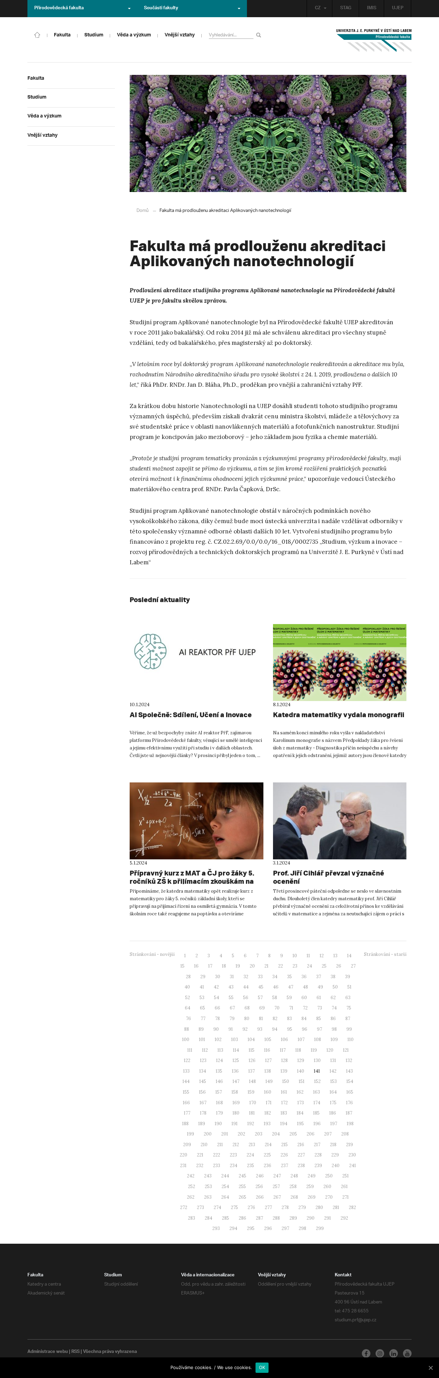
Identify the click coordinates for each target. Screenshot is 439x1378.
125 (236, 1060)
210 (204, 1145)
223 (233, 1155)
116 (267, 1050)
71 (291, 1008)
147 (236, 1081)
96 (304, 1029)
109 (334, 1039)
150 (285, 1081)
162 (300, 1092)
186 (332, 1113)
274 (217, 1207)
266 (260, 1197)
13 (335, 956)
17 (210, 966)
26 (338, 966)
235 (250, 1165)
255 (242, 1186)
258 (293, 1186)
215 (284, 1145)
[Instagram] (380, 1353)
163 (316, 1092)
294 (233, 1228)
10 (295, 956)
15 (182, 966)
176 (349, 1103)
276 (251, 1207)
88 (186, 1029)
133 (186, 1071)
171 (269, 1103)
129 (300, 1060)
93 (259, 1029)
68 (247, 1008)
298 (302, 1228)
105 (267, 1039)
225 (267, 1155)
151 (302, 1081)
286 (242, 1218)
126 (252, 1060)
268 (294, 1197)
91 (230, 1029)
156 (202, 1092)
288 (276, 1218)
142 (333, 1071)
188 (185, 1124)
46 (275, 987)
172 (284, 1103)
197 (333, 1124)
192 (250, 1124)
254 (225, 1186)
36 (304, 977)
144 (186, 1081)
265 (242, 1197)
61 (319, 998)
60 (304, 998)
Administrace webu (47, 1352)
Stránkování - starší (385, 954)
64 (187, 1008)
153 (333, 1081)
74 (334, 1008)
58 (274, 998)
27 (353, 966)
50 (335, 987)
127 (268, 1060)
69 (262, 1008)
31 (232, 977)
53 (202, 998)
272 (183, 1207)
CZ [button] (318, 8)
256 (259, 1186)
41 (202, 987)
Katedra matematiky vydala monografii (338, 714)
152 (317, 1081)
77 (203, 1018)
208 (345, 1134)
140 (300, 1071)
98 (334, 1029)
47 (290, 987)
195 (300, 1124)
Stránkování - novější (152, 954)
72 (305, 1008)
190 (218, 1124)
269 (312, 1197)
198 (350, 1124)
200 (208, 1134)
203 (258, 1134)
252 (191, 1186)
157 (218, 1092)
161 (284, 1092)
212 (236, 1145)
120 (330, 1050)
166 (186, 1103)
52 (187, 998)
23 (295, 966)
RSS (75, 1352)
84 (304, 1018)
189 (201, 1124)
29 (202, 977)
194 (283, 1124)
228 (318, 1155)
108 (317, 1039)
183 (284, 1113)
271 (345, 1197)
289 (293, 1218)
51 (349, 987)
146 (219, 1081)
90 (216, 1029)
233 (216, 1165)
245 (242, 1176)
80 (246, 1018)
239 (318, 1165)
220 (183, 1155)
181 (252, 1113)
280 (319, 1207)
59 (289, 998)
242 (190, 1176)
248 (294, 1176)
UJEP (397, 8)
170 (252, 1103)
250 (329, 1176)
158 (235, 1092)
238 (301, 1165)
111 (189, 1050)
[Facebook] (366, 1353)
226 (284, 1155)
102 (218, 1039)
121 (346, 1050)
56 (245, 998)
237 (284, 1165)
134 (202, 1071)
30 (217, 977)
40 (187, 987)
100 (185, 1039)
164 (333, 1092)
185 (316, 1113)
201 (224, 1134)
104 (251, 1039)
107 (301, 1039)
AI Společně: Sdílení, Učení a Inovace (191, 714)
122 (187, 1060)
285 (225, 1218)
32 (246, 977)
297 (285, 1228)
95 (289, 1029)
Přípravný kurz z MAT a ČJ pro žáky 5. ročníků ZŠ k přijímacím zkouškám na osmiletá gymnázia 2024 (192, 881)
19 (238, 966)
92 (245, 1029)
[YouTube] (407, 1353)
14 (349, 956)
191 (235, 1124)
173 (300, 1103)
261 (344, 1186)
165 (349, 1092)
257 (276, 1186)
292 (344, 1218)
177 (187, 1113)
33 (260, 977)
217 (317, 1145)
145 (202, 1081)
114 (236, 1050)
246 (260, 1176)
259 (310, 1186)
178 (203, 1113)
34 (274, 977)
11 (308, 956)
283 (191, 1218)
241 (352, 1165)
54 (216, 998)
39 (347, 977)
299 (320, 1228)
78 (217, 1018)
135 (219, 1071)
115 (251, 1050)
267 (277, 1197)
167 (203, 1103)
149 (269, 1081)
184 (300, 1113)
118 (298, 1050)
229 (335, 1155)
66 (217, 1008)
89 (201, 1029)
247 (277, 1176)
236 (267, 1165)
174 (316, 1103)
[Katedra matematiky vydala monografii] (340, 662)
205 (293, 1134)
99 (349, 1029)
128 (284, 1060)
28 (188, 977)
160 (267, 1092)
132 (349, 1060)
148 (252, 1081)
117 (283, 1050)
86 (333, 1018)
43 (231, 987)
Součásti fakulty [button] (161, 8)
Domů (143, 211)
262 (190, 1197)
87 (347, 1018)
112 (205, 1050)
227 (301, 1155)
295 (250, 1228)
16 (196, 966)
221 (200, 1155)
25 (324, 966)
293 (216, 1228)
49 (320, 987)
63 (348, 998)
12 (322, 956)
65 (202, 1008)
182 (267, 1113)
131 (333, 1060)
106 (284, 1039)
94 (274, 1029)
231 (183, 1165)
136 (235, 1071)
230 (352, 1155)
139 (284, 1071)
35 (289, 977)
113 (220, 1050)
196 (317, 1124)
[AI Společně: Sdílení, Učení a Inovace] (196, 662)
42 (216, 987)
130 (317, 1060)
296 (268, 1228)
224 (250, 1155)
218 (333, 1145)
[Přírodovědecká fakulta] (37, 34)
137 (251, 1071)
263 (208, 1197)
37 (318, 977)
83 (289, 1018)
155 (186, 1092)
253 (208, 1186)
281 (336, 1207)
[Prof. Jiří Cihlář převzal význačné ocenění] (340, 820)
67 (232, 1008)
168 (219, 1103)
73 (319, 1008)
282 (352, 1207)
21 (266, 966)
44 (246, 987)
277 (268, 1207)
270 (329, 1197)
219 (349, 1145)
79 (232, 1018)
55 (231, 998)
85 (318, 1018)
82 (275, 1018)
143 (349, 1071)
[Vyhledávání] (259, 35)
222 (216, 1155)
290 (311, 1218)
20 (252, 966)
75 (348, 1008)
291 (327, 1218)
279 (302, 1207)
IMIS (371, 8)
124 (219, 1060)
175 (333, 1103)
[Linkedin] (393, 1353)
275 (234, 1207)
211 (220, 1145)
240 (336, 1165)
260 (327, 1186)
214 (268, 1145)
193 (267, 1124)
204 (276, 1134)
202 (241, 1134)
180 (236, 1113)
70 (277, 1008)
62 (333, 998)
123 (203, 1060)
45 (260, 987)
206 (311, 1134)
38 (333, 977)
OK (262, 1367)
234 (233, 1165)
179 (219, 1113)
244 (225, 1176)
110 (350, 1039)
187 (349, 1113)
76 (188, 1018)
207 (328, 1134)
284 (208, 1218)
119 (314, 1050)
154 (349, 1081)
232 (199, 1165)
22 (280, 966)
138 (267, 1071)
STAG (345, 8)
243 (208, 1176)
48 (305, 987)
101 (202, 1039)
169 (236, 1103)
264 (225, 1197)
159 (251, 1092)
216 (300, 1145)
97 (319, 1029)
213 (252, 1145)
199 (190, 1134)
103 (234, 1039)
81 (261, 1018)
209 (187, 1145)
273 (200, 1207)
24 (309, 966)
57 (260, 998)
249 (312, 1176)
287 (259, 1218)
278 (285, 1207)
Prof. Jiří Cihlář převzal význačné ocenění (328, 877)
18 (224, 966)
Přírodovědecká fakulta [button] (59, 8)
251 (345, 1176)
